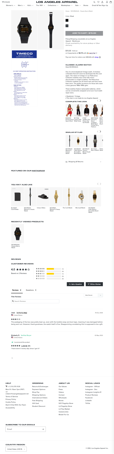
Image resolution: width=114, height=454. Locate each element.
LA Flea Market (64, 409)
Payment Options (38, 389)
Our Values (63, 386)
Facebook (89, 398)
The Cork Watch (67, 208)
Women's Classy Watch (55, 210)
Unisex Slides (41, 208)
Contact (61, 395)
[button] (94, 2)
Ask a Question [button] (76, 284)
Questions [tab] (30, 290)
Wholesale (63, 398)
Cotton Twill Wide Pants (77, 120)
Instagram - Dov (91, 389)
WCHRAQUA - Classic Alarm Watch (82, 11)
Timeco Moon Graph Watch (86, 151)
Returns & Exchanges (40, 386)
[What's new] (107, 2)
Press (61, 389)
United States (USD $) (14, 449)
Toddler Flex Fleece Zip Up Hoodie (86, 121)
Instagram (38, 171)
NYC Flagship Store (66, 403)
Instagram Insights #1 (93, 392)
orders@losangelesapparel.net (17, 394)
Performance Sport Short (70, 120)
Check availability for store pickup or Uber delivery (83, 44)
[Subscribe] (43, 429)
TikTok (87, 403)
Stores (61, 401)
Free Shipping (37, 401)
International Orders (39, 398)
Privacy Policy (11, 399)
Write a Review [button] (95, 284)
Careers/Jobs (63, 412)
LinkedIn (88, 401)
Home (67, 11)
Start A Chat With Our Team (16, 405)
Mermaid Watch (80, 208)
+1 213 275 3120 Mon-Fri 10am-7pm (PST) (15, 387)
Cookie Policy (11, 402)
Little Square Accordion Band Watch (78, 151)
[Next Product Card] (100, 100)
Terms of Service (12, 396)
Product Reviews (91, 395)
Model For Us (64, 415)
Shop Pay (35, 392)
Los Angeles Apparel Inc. (99, 448)
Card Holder (15, 209)
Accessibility (10, 408)
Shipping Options (39, 395)
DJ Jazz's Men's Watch (95, 149)
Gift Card (35, 403)
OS (67, 26)
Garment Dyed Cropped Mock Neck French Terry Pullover (95, 123)
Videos (61, 392)
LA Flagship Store (65, 406)
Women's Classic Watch (68, 151)
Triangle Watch (102, 149)
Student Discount (38, 406)
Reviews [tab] (15, 290)
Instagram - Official (92, 386)
